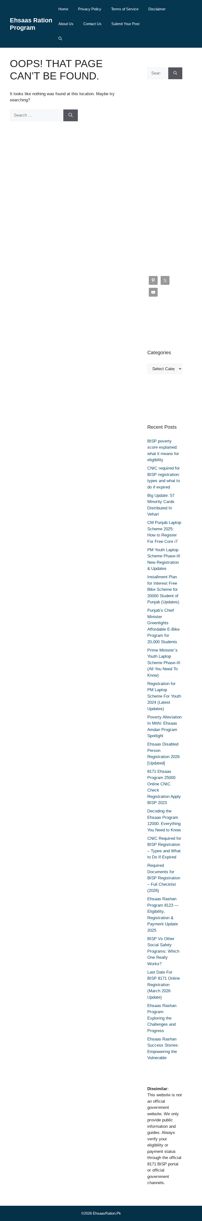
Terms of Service (124, 9)
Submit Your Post (125, 24)
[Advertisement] (164, 177)
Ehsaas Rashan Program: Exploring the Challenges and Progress (161, 1018)
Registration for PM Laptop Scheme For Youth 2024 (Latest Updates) (164, 696)
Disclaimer (157, 9)
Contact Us (92, 24)
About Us (65, 24)
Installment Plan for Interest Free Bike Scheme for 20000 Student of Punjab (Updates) (163, 589)
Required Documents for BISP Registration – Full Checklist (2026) (163, 878)
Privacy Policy (89, 9)
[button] (60, 38)
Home (63, 9)
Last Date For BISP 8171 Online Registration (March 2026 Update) (163, 985)
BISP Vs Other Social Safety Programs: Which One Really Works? (163, 951)
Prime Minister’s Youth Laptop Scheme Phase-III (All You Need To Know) (163, 663)
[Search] (70, 115)
